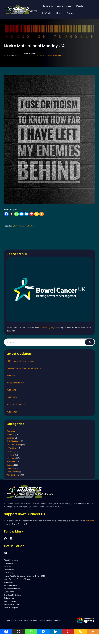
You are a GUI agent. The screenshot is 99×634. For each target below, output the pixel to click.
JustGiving (10, 451)
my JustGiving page (46, 327)
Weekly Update (13, 475)
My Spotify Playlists (12, 588)
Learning (10, 455)
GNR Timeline (46, 55)
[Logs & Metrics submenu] (71, 5)
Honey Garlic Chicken (15, 404)
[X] (11, 214)
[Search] (89, 342)
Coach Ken (10, 431)
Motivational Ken (10, 585)
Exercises (10, 434)
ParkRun (10, 468)
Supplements (12, 471)
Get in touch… (9, 569)
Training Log (9, 598)
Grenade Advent (13, 444)
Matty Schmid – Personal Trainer (17, 579)
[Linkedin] (26, 214)
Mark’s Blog (8, 573)
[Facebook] (6, 214)
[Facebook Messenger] (21, 214)
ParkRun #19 (12, 412)
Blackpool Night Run (15, 383)
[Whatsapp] (16, 214)
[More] (41, 214)
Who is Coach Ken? (11, 604)
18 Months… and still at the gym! (20, 361)
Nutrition (10, 465)
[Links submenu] (62, 13)
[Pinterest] (31, 214)
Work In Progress (11, 607)
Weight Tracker (10, 601)
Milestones (11, 458)
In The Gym (11, 448)
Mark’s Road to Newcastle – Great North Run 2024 (24, 576)
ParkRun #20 (12, 397)
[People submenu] (84, 5)
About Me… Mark (11, 560)
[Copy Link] (36, 214)
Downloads (8, 563)
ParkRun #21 (12, 390)
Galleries (10, 438)
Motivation (56, 55)
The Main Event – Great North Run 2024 (23, 368)
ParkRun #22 (12, 375)
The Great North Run (12, 595)
